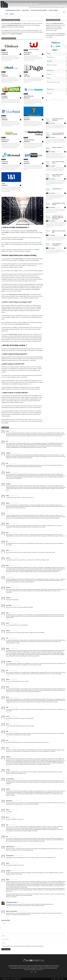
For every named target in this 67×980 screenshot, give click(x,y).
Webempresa (28, 52)
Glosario (12, 14)
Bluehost (4, 118)
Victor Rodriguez (52, 137)
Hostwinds (4, 161)
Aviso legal (53, 978)
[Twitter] (35, 972)
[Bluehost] (11, 111)
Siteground (4, 52)
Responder (8, 437)
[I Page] (33, 68)
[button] (64, 12)
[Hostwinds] (11, 155)
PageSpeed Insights (12, 291)
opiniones (3, 50)
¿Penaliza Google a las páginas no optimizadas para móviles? (57, 217)
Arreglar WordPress (56, 188)
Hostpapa (4, 96)
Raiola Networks (29, 96)
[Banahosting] (11, 133)
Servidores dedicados (57, 147)
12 (20, 54)
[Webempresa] (33, 46)
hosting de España (35, 419)
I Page (25, 74)
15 (42, 119)
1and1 (3, 183)
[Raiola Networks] (33, 89)
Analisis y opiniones (53, 10)
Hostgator (27, 118)
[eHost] (11, 68)
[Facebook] (31, 972)
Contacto (58, 978)
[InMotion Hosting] (33, 133)
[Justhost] (33, 155)
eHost (3, 74)
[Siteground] (11, 46)
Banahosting (5, 140)
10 (20, 141)
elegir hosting (18, 421)
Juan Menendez (52, 123)
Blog (6, 14)
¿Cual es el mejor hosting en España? (38, 10)
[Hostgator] (33, 111)
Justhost (26, 161)
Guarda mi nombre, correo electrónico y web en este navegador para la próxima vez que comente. (23, 946)
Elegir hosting (25, 10)
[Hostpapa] (11, 89)
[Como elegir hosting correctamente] (48, 292)
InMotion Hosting (29, 140)
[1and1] (11, 177)
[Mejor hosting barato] (33, 4)
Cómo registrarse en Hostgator (12, 10)
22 (42, 54)
